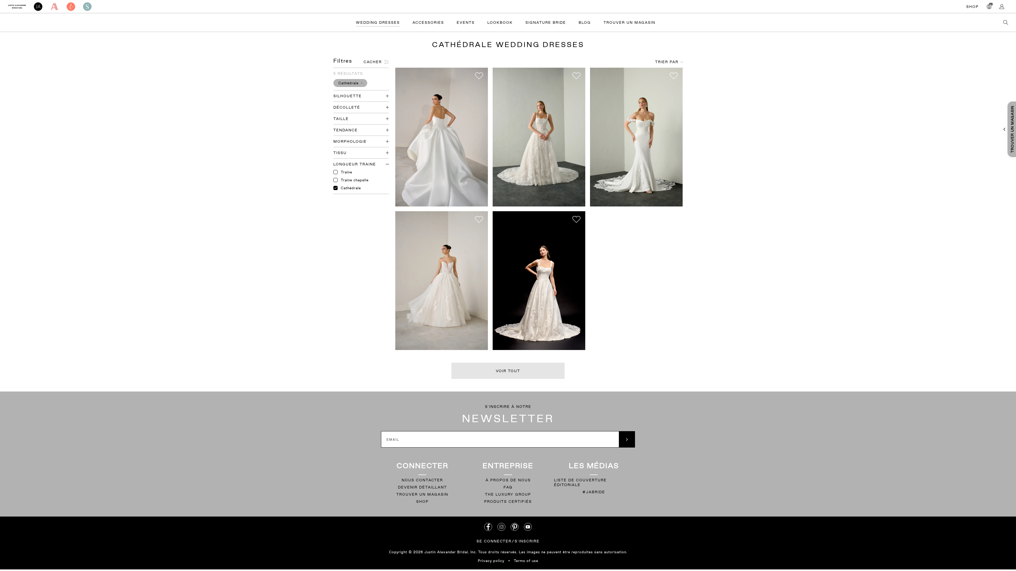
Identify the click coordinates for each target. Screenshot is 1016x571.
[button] (350, 83)
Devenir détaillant (422, 487)
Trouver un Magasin (629, 22)
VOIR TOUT (508, 371)
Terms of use (526, 561)
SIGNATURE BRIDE (545, 22)
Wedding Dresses (378, 22)
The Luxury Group (508, 494)
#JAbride (593, 492)
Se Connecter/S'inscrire (508, 541)
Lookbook (500, 22)
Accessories (428, 22)
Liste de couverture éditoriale (580, 482)
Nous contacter (422, 480)
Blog (585, 22)
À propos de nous (508, 480)
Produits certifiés (508, 501)
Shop (972, 6)
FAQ (508, 487)
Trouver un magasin (422, 494)
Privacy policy (491, 561)
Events (466, 22)
